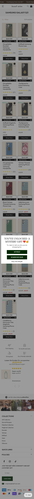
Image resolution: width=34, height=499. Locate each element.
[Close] (30, 237)
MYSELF (17, 252)
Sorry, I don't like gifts (17, 261)
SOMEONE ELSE (17, 257)
